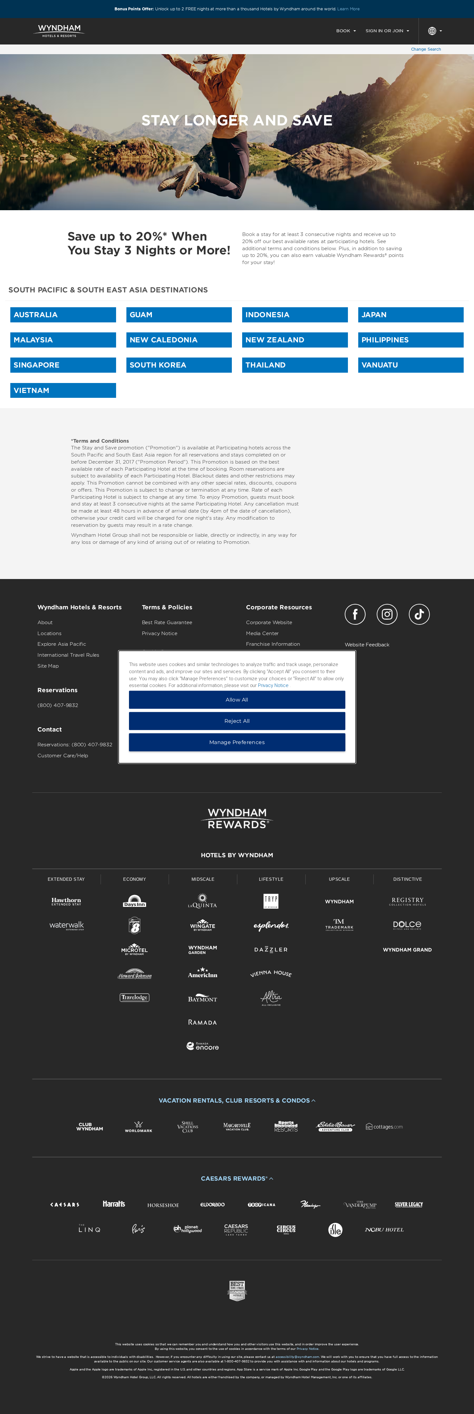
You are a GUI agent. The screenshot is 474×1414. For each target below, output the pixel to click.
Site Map (48, 666)
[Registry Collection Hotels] (407, 903)
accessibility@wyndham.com (297, 1357)
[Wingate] (202, 927)
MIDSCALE (203, 879)
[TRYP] (271, 903)
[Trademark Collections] (339, 927)
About (45, 622)
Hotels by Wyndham (237, 855)
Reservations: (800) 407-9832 (74, 745)
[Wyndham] (339, 903)
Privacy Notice (159, 633)
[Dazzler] (271, 951)
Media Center (262, 633)
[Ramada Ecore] (202, 1047)
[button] (237, 1100)
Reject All (237, 721)
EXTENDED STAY (66, 879)
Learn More (348, 8)
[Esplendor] (271, 927)
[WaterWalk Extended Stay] (66, 927)
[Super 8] (134, 927)
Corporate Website (269, 622)
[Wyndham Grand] (407, 951)
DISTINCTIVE (407, 879)
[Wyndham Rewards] (237, 818)
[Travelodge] (134, 999)
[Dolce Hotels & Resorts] (407, 927)
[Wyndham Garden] (202, 951)
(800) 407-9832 (57, 705)
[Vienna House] (271, 975)
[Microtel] (134, 951)
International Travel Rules (68, 655)
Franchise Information (273, 644)
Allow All (237, 700)
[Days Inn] (134, 903)
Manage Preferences (237, 742)
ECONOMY (134, 879)
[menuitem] (346, 31)
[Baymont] (202, 999)
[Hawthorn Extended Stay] (66, 903)
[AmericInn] (202, 975)
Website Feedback (367, 645)
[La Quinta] (202, 903)
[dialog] (237, 707)
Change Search (426, 49)
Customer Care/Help (62, 756)
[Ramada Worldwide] (202, 1023)
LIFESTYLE (271, 879)
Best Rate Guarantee (167, 622)
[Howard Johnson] (134, 975)
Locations (49, 633)
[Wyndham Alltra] (271, 999)
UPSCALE (339, 879)
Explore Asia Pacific (61, 644)
